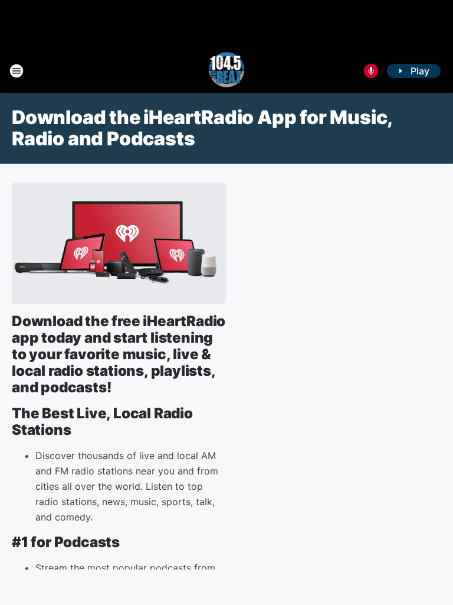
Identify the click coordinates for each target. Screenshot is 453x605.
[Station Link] (227, 71)
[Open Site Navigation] (16, 71)
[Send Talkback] (371, 71)
